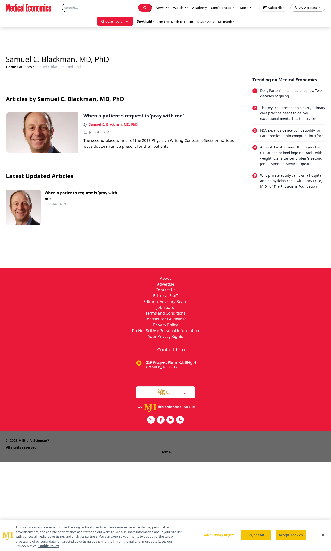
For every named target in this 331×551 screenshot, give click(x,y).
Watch (178, 7)
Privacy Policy (165, 324)
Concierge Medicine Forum (175, 22)
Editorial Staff (165, 295)
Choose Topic (111, 21)
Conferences (221, 7)
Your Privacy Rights (165, 336)
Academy (199, 7)
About (165, 278)
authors (25, 66)
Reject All (256, 535)
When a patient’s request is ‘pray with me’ (81, 195)
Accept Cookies (291, 535)
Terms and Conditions (165, 313)
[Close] (323, 535)
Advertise (165, 284)
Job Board (165, 307)
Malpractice (226, 22)
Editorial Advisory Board (165, 301)
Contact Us (166, 290)
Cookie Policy (48, 546)
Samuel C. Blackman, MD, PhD (113, 124)
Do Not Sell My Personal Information (165, 330)
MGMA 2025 (205, 22)
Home (11, 66)
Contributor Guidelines (165, 319)
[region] (165, 535)
